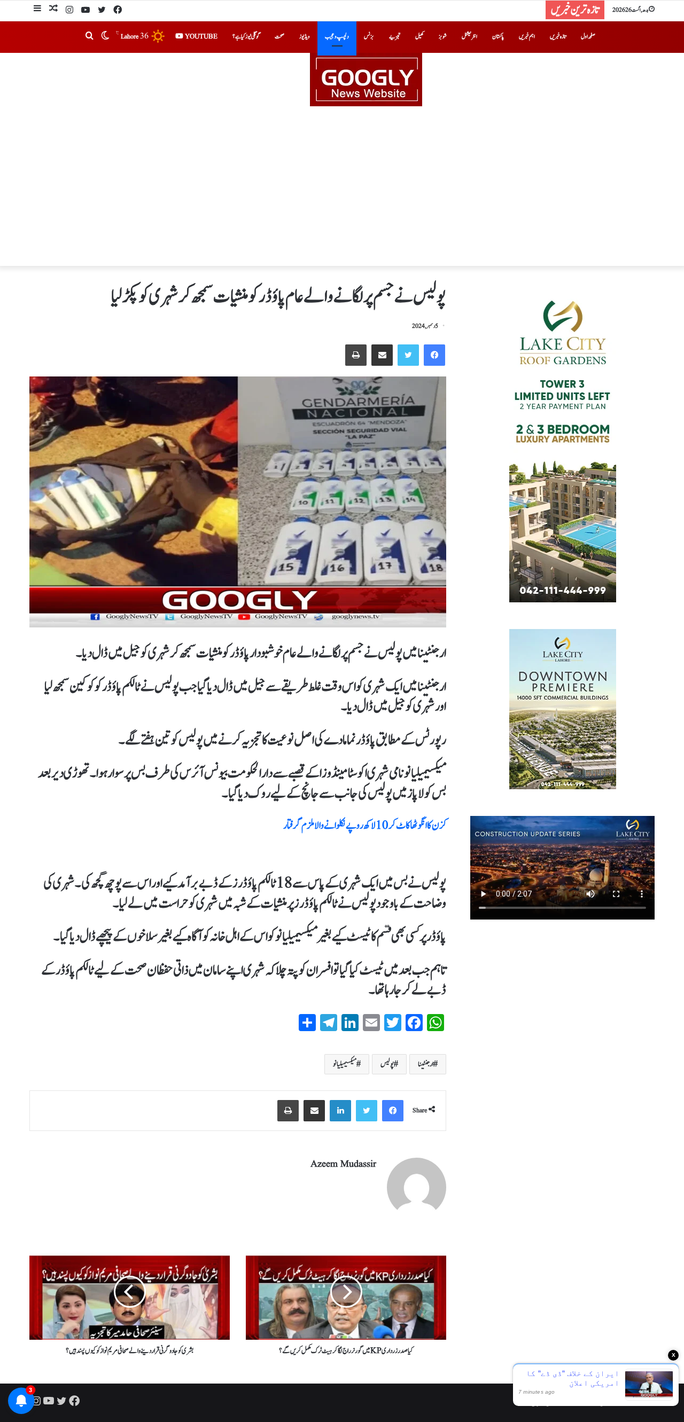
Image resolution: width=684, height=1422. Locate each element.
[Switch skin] (105, 37)
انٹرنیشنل (469, 37)
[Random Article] (53, 10)
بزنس (369, 37)
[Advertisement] (342, 186)
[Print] (356, 355)
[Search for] (89, 37)
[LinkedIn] (340, 1110)
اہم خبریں (527, 37)
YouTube (200, 37)
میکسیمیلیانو (344, 1064)
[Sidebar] (37, 10)
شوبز (443, 37)
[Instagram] (69, 11)
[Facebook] (118, 11)
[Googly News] (342, 79)
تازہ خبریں (558, 37)
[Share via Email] (382, 355)
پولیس (387, 1064)
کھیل (419, 37)
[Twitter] (102, 11)
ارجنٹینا (425, 1064)
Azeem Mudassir (343, 1164)
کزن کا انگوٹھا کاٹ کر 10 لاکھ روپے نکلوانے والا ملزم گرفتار (364, 825)
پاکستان (498, 37)
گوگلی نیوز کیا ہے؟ (246, 37)
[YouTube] (85, 11)
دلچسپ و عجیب (337, 37)
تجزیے (394, 37)
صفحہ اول (588, 37)
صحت (279, 37)
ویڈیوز (304, 37)
